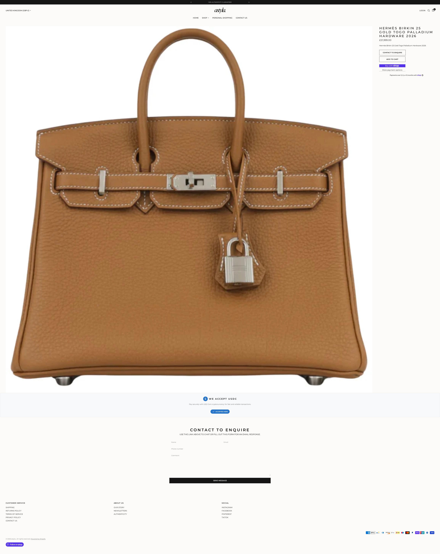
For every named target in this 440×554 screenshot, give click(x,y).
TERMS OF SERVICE (14, 514)
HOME (196, 18)
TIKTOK (225, 517)
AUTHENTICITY (120, 514)
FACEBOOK (227, 511)
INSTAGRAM (227, 507)
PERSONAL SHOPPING (222, 18)
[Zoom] (367, 31)
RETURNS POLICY (13, 511)
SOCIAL (225, 503)
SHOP (204, 18)
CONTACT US (241, 18)
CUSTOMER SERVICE (15, 503)
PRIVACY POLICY (13, 517)
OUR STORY (119, 507)
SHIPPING (10, 507)
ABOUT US (119, 503)
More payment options (392, 70)
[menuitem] (195, 17)
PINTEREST (227, 514)
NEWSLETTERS (120, 511)
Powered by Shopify (38, 539)
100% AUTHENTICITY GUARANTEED (220, 2)
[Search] (428, 10)
